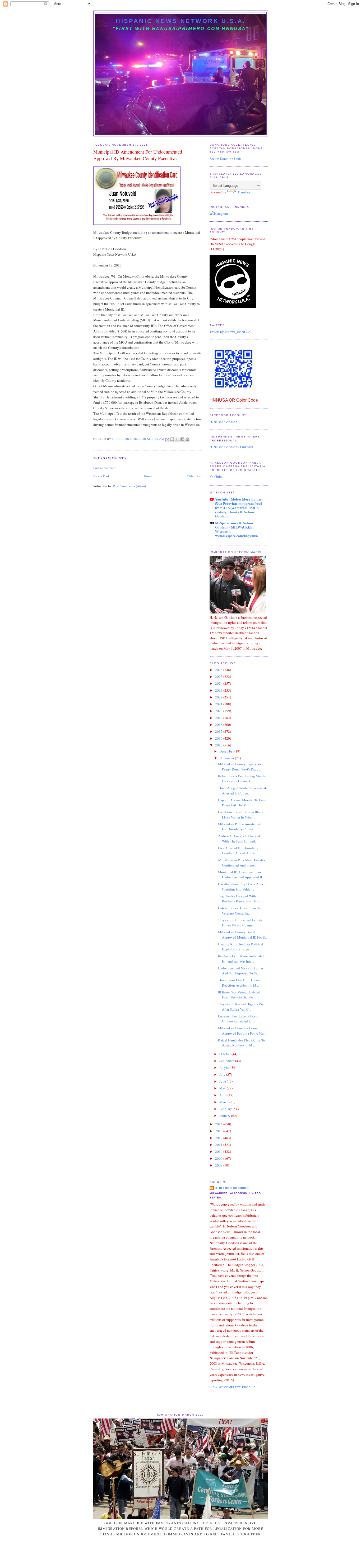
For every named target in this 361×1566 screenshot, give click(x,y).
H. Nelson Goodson (223, 421)
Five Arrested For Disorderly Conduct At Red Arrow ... (238, 851)
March (224, 1101)
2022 (219, 697)
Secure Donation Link (225, 158)
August (224, 1067)
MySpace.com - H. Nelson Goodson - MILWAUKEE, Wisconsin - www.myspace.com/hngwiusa (236, 529)
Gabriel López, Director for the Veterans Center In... (239, 911)
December (226, 751)
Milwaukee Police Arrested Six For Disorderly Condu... (240, 827)
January (225, 1115)
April (223, 1095)
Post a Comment (105, 467)
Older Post (194, 476)
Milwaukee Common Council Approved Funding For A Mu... (242, 1031)
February (226, 1108)
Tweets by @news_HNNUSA (230, 331)
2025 (219, 676)
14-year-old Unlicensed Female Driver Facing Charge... (240, 923)
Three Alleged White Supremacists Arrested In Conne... (242, 791)
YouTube (216, 476)
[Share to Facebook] (182, 439)
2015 (219, 745)
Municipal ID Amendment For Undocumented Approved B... (241, 875)
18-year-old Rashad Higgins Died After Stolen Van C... (242, 1007)
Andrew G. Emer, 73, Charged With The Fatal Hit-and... (239, 839)
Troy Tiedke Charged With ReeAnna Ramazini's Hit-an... (241, 899)
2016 (219, 738)
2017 (219, 731)
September (227, 1060)
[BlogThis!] (172, 439)
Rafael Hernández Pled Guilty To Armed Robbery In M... (241, 1043)
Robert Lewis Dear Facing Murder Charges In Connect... (242, 779)
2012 (219, 1137)
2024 (219, 683)
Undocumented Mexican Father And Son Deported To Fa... (240, 971)
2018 (219, 724)
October (225, 1053)
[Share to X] (177, 439)
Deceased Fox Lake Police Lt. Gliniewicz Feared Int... (239, 1019)
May (223, 1088)
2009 (219, 1158)
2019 (219, 717)
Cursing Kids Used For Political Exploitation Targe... (240, 947)
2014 (219, 1124)
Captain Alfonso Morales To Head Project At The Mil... (242, 803)
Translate (244, 192)
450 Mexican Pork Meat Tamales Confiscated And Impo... (241, 863)
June (223, 1081)
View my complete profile (233, 1387)
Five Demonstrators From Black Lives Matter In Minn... (240, 815)
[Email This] (167, 439)
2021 (219, 704)
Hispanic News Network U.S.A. (181, 21)
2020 (219, 710)
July (222, 1074)
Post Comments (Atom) (129, 486)
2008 (219, 1165)
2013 (219, 1131)
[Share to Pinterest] (187, 439)
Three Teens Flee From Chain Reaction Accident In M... (239, 983)
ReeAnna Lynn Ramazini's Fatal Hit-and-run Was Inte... (241, 959)
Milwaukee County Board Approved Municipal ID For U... (242, 935)
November (227, 758)
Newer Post (101, 476)
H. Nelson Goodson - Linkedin (231, 446)
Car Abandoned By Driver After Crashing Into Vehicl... (240, 887)
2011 (219, 1144)
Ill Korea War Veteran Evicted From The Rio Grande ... (239, 995)
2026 (219, 669)
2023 (219, 690)
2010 (219, 1151)
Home (148, 476)
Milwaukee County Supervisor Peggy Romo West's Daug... (240, 766)
